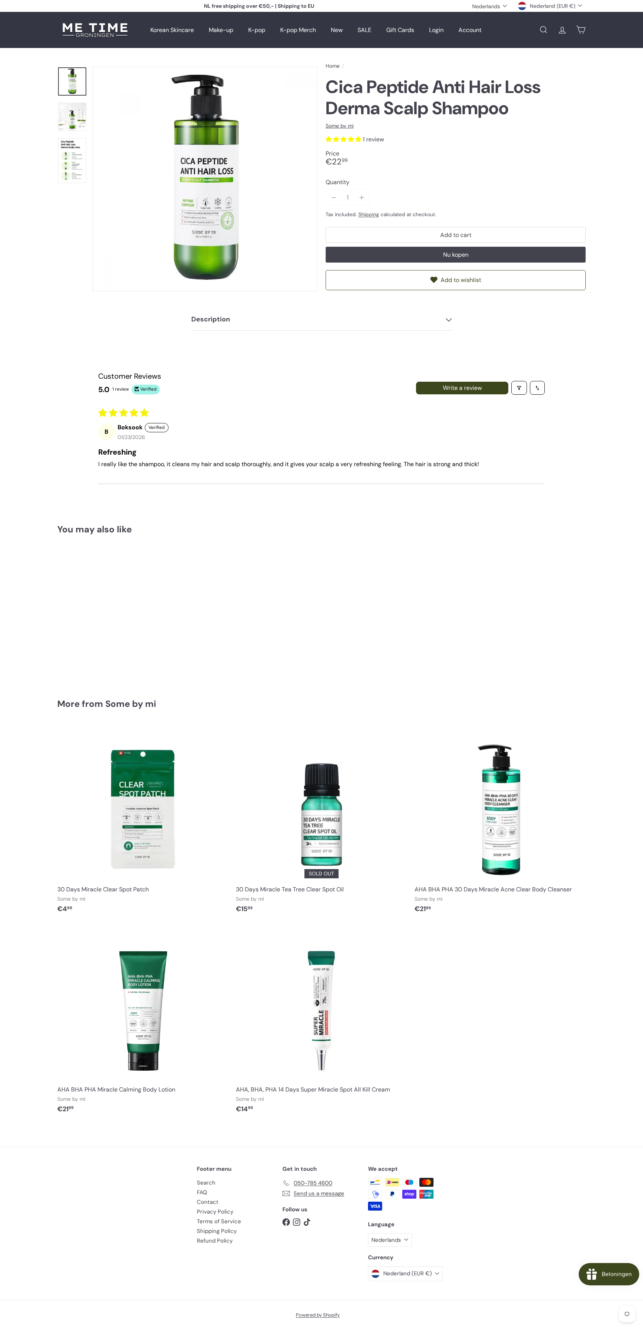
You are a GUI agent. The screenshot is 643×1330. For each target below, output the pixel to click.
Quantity (337, 182)
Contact (207, 1202)
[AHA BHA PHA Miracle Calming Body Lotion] (142, 1022)
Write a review (462, 388)
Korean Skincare (172, 30)
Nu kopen (455, 255)
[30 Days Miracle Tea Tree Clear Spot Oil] (321, 822)
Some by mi (130, 703)
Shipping (368, 214)
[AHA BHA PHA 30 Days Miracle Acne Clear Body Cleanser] (500, 822)
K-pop (256, 30)
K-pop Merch (298, 30)
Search (206, 1182)
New (337, 30)
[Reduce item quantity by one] (334, 197)
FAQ (202, 1192)
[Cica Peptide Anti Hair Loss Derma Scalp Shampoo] (98, 611)
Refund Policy (215, 1240)
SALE (364, 30)
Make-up (221, 30)
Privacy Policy (215, 1211)
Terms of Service (219, 1221)
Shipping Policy (217, 1231)
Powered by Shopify (318, 1315)
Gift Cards (400, 30)
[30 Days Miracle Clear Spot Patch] (142, 822)
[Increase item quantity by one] (362, 197)
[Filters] (519, 387)
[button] (344, 139)
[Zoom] (205, 179)
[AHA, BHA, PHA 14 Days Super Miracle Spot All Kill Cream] (321, 1022)
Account (470, 30)
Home (333, 66)
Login (436, 30)
